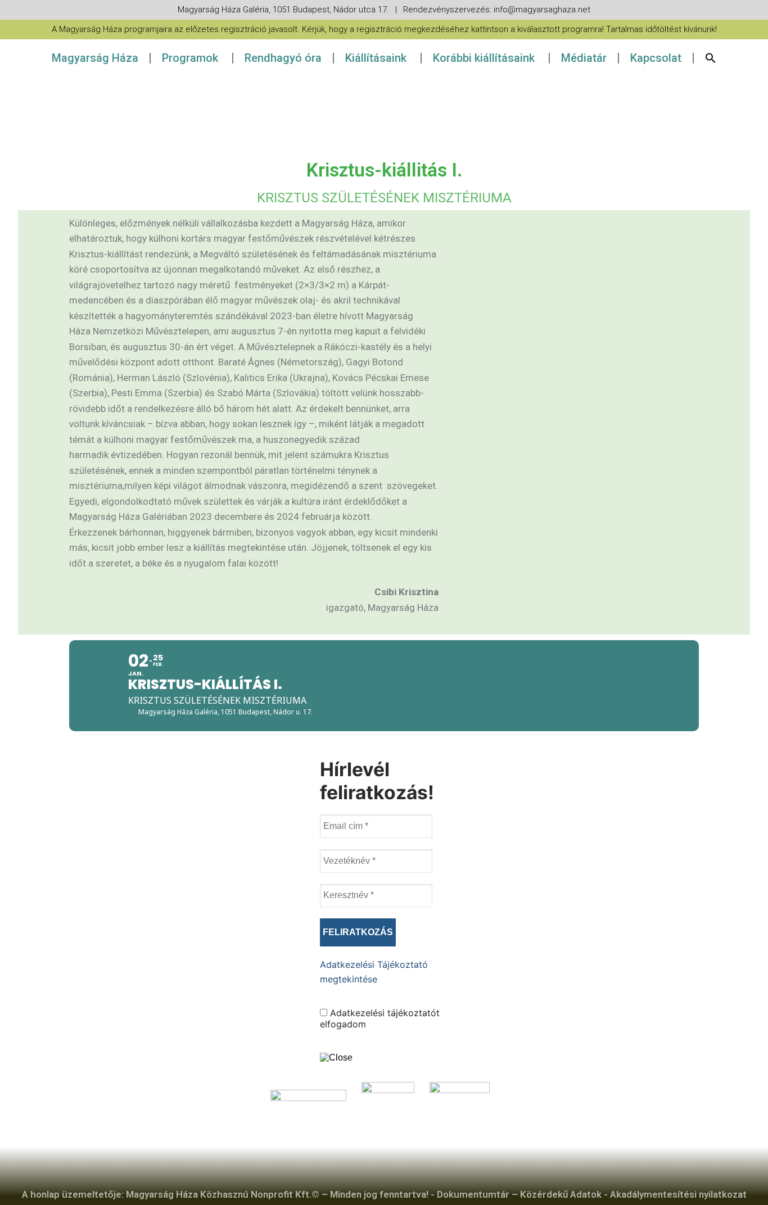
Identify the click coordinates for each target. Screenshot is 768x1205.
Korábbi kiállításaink (484, 58)
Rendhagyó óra (283, 58)
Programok (190, 58)
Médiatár (584, 58)
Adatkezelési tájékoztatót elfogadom (380, 1018)
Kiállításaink (375, 58)
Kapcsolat (655, 58)
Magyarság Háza (95, 58)
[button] (711, 58)
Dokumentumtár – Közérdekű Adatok (519, 1194)
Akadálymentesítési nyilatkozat (678, 1194)
